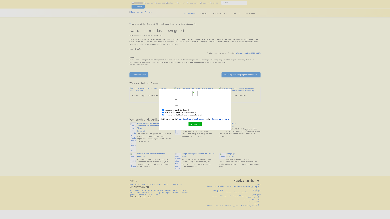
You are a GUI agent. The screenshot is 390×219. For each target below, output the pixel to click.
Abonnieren (195, 124)
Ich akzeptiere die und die (196, 119)
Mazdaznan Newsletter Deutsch (176, 110)
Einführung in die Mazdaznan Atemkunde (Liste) (183, 115)
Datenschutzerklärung (220, 119)
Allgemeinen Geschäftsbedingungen (191, 119)
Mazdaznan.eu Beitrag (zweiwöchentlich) (180, 112)
